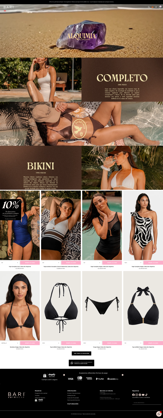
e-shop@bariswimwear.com (108, 393)
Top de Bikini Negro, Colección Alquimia (61, 347)
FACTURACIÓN (72, 404)
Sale (5, 10)
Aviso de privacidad (73, 397)
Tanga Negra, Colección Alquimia (102, 347)
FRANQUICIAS (71, 395)
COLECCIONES (19, 10)
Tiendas (37, 395)
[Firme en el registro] (156, 7)
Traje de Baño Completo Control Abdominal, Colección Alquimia (61, 266)
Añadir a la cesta (30, 262)
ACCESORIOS (67, 10)
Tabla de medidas (40, 397)
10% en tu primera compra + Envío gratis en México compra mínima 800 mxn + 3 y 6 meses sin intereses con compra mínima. (81, 1)
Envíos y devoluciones (73, 393)
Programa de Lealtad (41, 393)
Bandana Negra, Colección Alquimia (20, 347)
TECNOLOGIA (77, 10)
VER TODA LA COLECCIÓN (81, 353)
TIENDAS (86, 10)
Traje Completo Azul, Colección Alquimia (20, 266)
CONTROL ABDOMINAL (44, 10)
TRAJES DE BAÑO (30, 10)
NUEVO (11, 10)
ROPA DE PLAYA (57, 10)
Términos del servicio (73, 400)
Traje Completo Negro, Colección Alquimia (102, 266)
